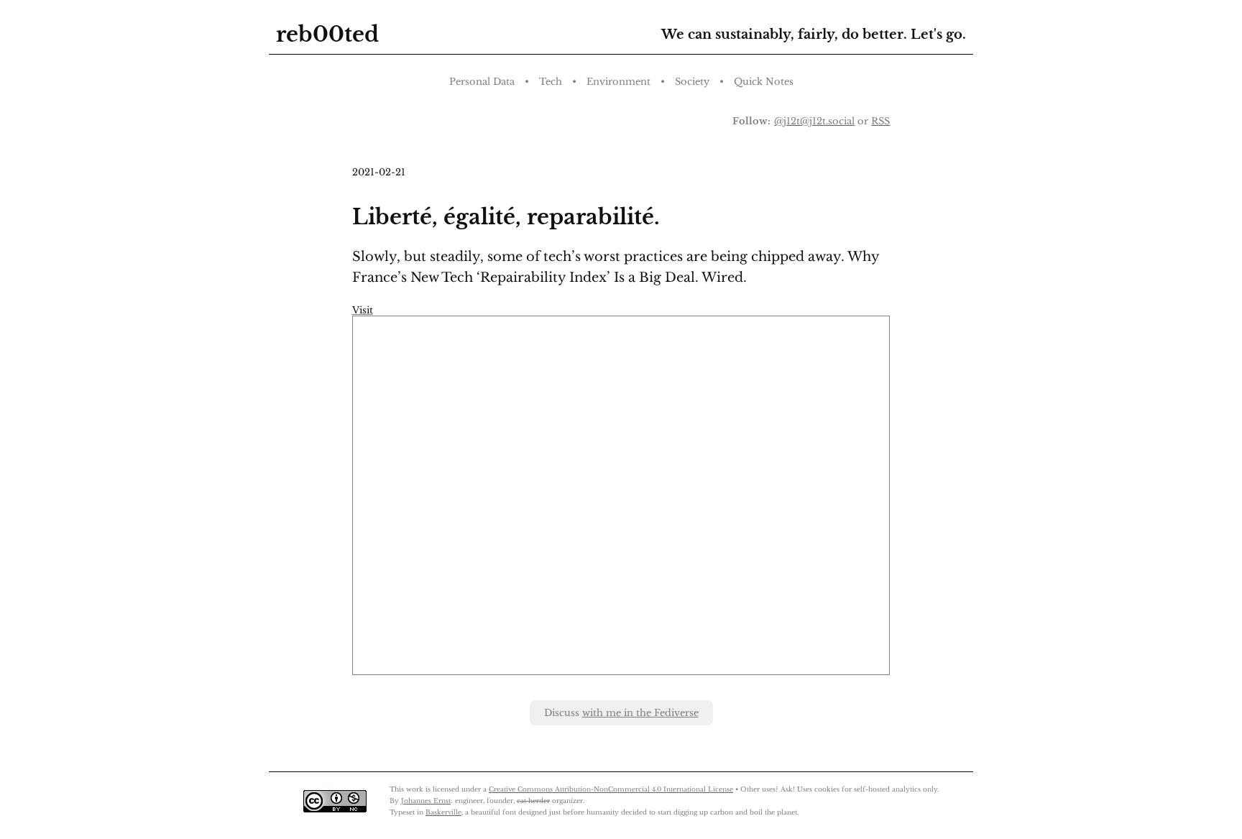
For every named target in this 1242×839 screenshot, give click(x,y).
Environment (618, 81)
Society (692, 81)
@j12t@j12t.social (814, 121)
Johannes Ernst (426, 800)
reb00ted (327, 34)
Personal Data (482, 81)
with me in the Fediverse (640, 712)
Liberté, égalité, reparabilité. (506, 217)
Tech (550, 81)
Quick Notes (764, 81)
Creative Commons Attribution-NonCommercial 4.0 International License (611, 789)
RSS (880, 121)
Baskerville (443, 812)
